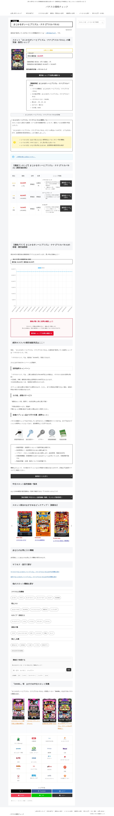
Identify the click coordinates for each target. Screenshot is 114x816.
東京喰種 (57, 597)
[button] (62, 795)
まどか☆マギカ (15, 609)
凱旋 (45, 633)
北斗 (31, 633)
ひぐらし (48, 621)
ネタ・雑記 (93, 811)
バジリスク (38, 633)
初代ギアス (45, 645)
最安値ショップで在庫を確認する (49, 75)
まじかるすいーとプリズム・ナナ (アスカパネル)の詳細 (42, 114)
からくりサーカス (22, 633)
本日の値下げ (50, 811)
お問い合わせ (101, 811)
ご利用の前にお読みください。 (26, 157)
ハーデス (37, 645)
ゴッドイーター (40, 597)
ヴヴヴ (21, 597)
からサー (50, 597)
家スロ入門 (86, 811)
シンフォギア (54, 609)
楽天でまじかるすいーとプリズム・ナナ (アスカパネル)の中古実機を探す (34, 577)
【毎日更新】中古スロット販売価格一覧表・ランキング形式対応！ (42, 497)
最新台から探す (58, 811)
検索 (69, 669)
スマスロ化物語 (58, 541)
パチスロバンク (51, 33)
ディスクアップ (15, 621)
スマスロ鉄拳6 (21, 541)
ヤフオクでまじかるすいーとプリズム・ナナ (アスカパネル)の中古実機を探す (35, 572)
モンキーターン (30, 597)
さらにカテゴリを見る (17, 650)
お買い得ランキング (40, 811)
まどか (46, 675)
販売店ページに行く (66, 183)
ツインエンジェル (35, 609)
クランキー (39, 621)
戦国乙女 (45, 609)
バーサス (31, 621)
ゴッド (51, 633)
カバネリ (14, 597)
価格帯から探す (78, 811)
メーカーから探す (68, 811)
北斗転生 (23, 645)
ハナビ (24, 621)
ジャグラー (40, 675)
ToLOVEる (25, 609)
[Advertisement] (42, 228)
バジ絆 (29, 645)
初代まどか (14, 645)
